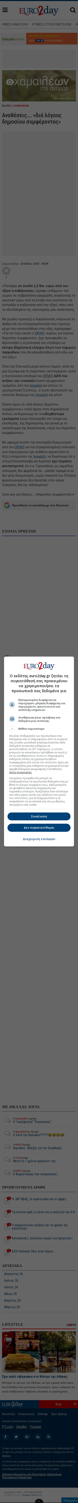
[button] (39, 729)
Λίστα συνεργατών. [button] (20, 772)
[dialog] (39, 751)
